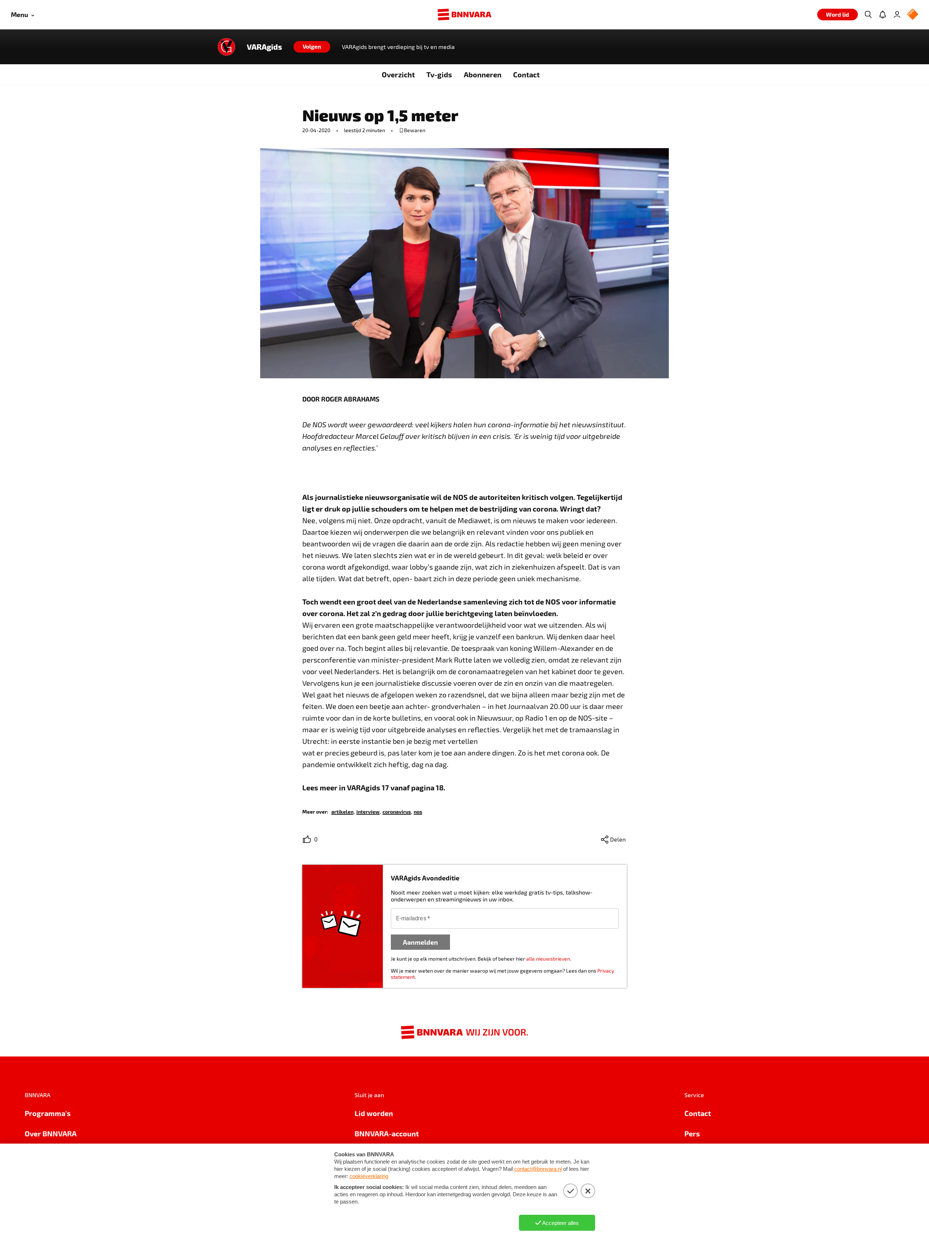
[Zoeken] (868, 14)
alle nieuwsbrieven (548, 959)
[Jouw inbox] (882, 14)
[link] (342, 811)
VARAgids (264, 46)
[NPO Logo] (912, 15)
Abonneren (483, 74)
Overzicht (398, 74)
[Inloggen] (897, 14)
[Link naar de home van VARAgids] (226, 47)
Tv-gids (439, 74)
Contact (526, 74)
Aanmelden (420, 942)
